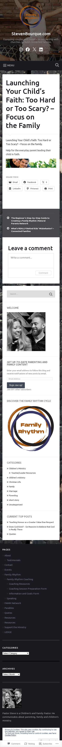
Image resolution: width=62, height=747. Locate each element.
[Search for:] (31, 293)
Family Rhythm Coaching (20, 579)
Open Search (56, 65)
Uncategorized (15, 504)
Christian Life (15, 482)
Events (8, 569)
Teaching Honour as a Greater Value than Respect (31, 522)
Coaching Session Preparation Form (28, 588)
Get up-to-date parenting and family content (27, 363)
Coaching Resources (19, 584)
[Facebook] (27, 49)
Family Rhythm (13, 574)
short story (14, 500)
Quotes (12, 534)
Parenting (13, 495)
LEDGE (8, 632)
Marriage (13, 491)
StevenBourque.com (31, 33)
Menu (10, 65)
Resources (10, 617)
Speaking (11, 598)
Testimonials (13, 560)
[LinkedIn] (41, 49)
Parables (9, 608)
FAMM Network (13, 603)
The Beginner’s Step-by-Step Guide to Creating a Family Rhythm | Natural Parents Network (30, 221)
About (8, 555)
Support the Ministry (15, 627)
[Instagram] (21, 49)
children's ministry (17, 477)
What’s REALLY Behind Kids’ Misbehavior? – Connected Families (32, 229)
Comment (43, 273)
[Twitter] (34, 49)
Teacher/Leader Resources (23, 473)
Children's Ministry (17, 468)
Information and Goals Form (24, 593)
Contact (9, 565)
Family (12, 486)
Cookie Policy (10, 735)
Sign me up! (15, 385)
